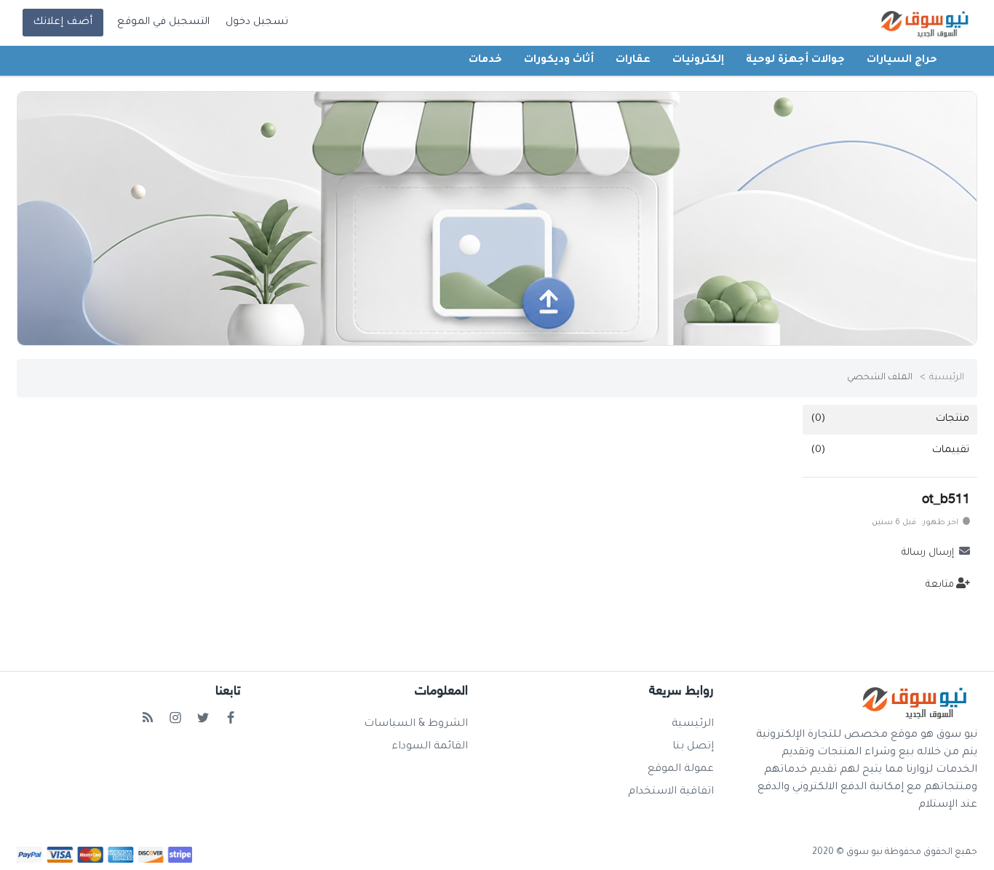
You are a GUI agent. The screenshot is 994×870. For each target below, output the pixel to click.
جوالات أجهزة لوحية (795, 60)
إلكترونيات (698, 60)
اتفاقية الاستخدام (671, 792)
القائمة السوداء (429, 747)
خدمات (485, 60)
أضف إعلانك (62, 22)
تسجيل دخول (257, 22)
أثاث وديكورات (559, 60)
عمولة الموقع (681, 769)
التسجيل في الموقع (163, 22)
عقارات (633, 60)
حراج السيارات (902, 60)
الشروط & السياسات (416, 724)
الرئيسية (946, 378)
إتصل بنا (693, 747)
